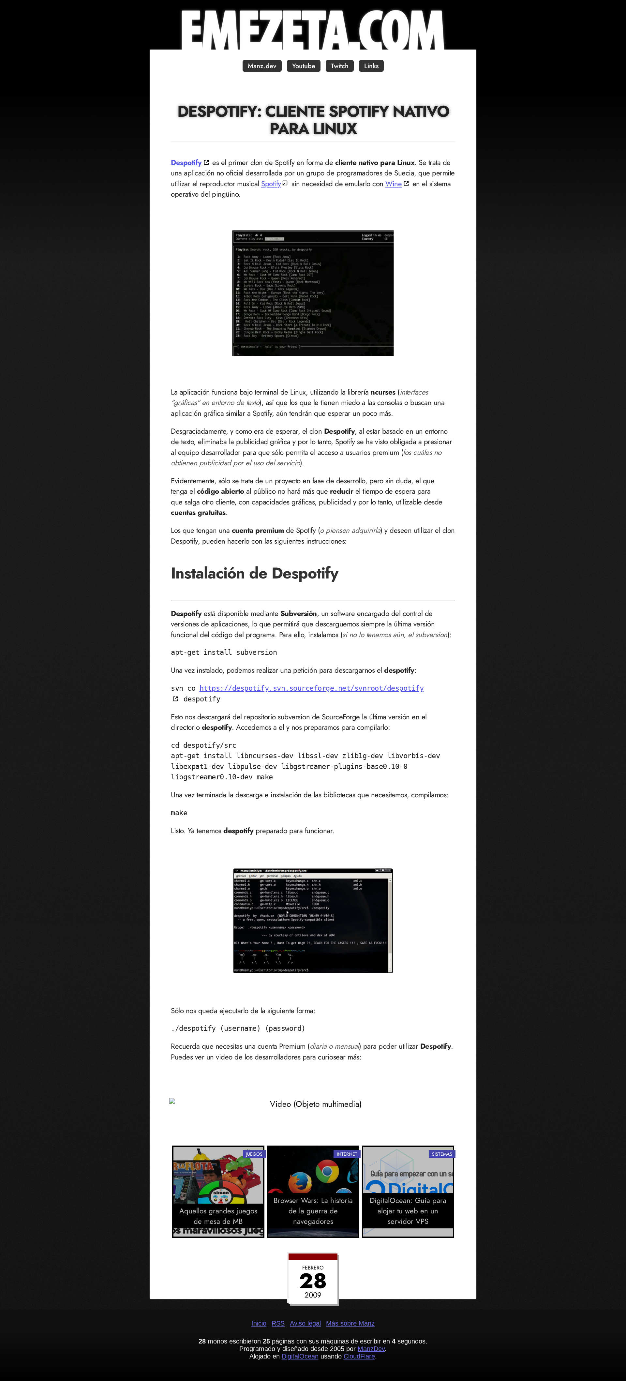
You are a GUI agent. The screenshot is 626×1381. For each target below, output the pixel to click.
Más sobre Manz (350, 1323)
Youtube (303, 66)
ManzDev (371, 1348)
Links (371, 66)
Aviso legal (305, 1323)
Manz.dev (262, 66)
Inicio (258, 1323)
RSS (278, 1323)
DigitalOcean (300, 1356)
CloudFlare (359, 1356)
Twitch (340, 66)
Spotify (271, 183)
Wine (393, 183)
